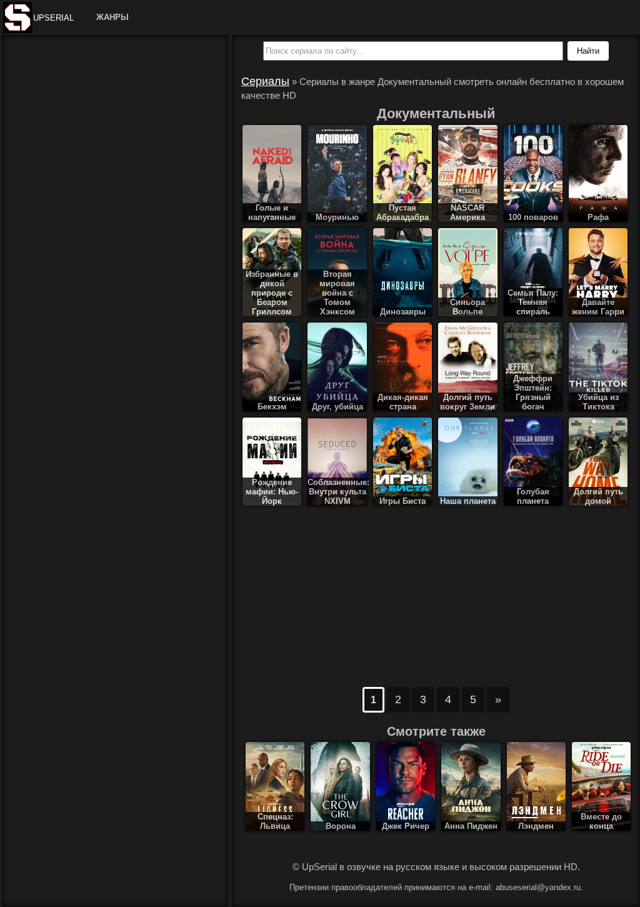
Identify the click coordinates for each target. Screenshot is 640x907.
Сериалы (265, 81)
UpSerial (53, 18)
